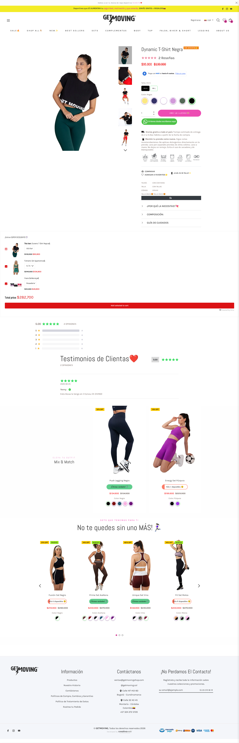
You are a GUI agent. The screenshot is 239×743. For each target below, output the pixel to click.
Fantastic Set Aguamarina (33, 261)
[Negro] (108, 503)
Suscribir (206, 690)
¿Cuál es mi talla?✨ (182, 173)
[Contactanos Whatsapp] (159, 121)
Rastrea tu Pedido (72, 707)
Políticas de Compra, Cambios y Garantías (72, 696)
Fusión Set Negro (57, 595)
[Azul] (154, 100)
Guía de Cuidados (157, 222)
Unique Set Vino (140, 595)
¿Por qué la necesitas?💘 (162, 206)
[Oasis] (119, 503)
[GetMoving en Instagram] (227, 8)
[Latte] (176, 618)
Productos (72, 680)
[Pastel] (125, 503)
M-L (154, 87)
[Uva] (130, 503)
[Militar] (182, 100)
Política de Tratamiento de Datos (72, 701)
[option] (57, 586)
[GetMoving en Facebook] (223, 8)
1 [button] (116, 635)
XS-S (145, 87)
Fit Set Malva (181, 595)
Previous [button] (40, 586)
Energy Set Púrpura (175, 480)
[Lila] (173, 100)
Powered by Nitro (227, 310)
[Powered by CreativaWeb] (119, 733)
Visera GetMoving (30, 278)
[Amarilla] (144, 100)
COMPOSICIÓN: (155, 214)
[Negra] (191, 100)
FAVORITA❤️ (137, 3)
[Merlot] (113, 503)
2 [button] (119, 635)
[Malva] (181, 618)
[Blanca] (163, 100)
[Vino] (146, 618)
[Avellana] (84, 618)
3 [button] (122, 635)
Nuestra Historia (72, 685)
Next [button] (125, 150)
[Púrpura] (177, 503)
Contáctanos (72, 690)
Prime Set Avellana (98, 595)
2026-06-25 (65, 384)
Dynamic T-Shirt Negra (36, 243)
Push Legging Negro (120, 480)
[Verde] (140, 618)
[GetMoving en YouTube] (231, 8)
